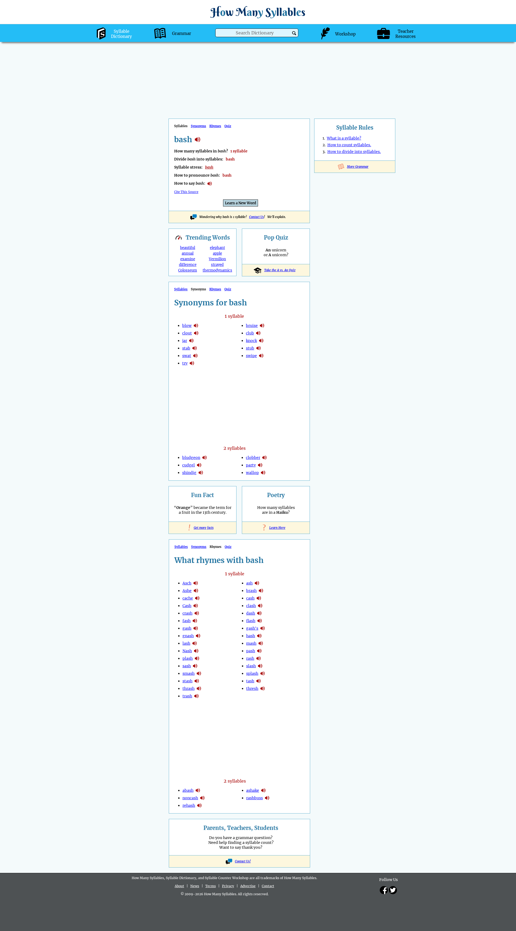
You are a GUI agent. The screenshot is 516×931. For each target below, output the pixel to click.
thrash (188, 688)
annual (188, 253)
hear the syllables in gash (196, 628)
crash (187, 613)
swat (186, 355)
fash (186, 620)
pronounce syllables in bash (209, 183)
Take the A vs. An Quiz (279, 270)
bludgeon (191, 457)
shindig (189, 472)
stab (186, 348)
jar (184, 340)
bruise (252, 325)
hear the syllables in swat (195, 355)
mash (251, 643)
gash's (252, 628)
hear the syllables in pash (259, 651)
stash (187, 681)
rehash (188, 805)
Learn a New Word (240, 203)
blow (187, 325)
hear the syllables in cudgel (199, 465)
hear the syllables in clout (196, 333)
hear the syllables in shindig (201, 472)
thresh (252, 688)
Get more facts (203, 528)
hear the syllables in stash (197, 681)
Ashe (187, 590)
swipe (251, 355)
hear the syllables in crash (197, 613)
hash (250, 635)
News (194, 886)
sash (186, 666)
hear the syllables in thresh (262, 688)
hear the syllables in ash (257, 583)
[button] (294, 33)
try (185, 363)
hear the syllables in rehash (199, 805)
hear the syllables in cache (197, 598)
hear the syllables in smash (199, 673)
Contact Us (256, 217)
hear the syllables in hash (259, 636)
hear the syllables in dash (259, 613)
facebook (384, 890)
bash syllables (197, 139)
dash (250, 613)
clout (187, 333)
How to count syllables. (349, 144)
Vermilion (217, 259)
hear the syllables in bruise (262, 325)
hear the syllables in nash (196, 651)
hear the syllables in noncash (202, 798)
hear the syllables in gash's (262, 628)
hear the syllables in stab (194, 348)
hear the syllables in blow (196, 325)
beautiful (187, 247)
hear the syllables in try (192, 363)
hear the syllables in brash (261, 590)
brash (251, 590)
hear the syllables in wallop (263, 472)
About (179, 886)
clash (251, 605)
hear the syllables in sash (195, 666)
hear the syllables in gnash (198, 636)
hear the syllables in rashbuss (267, 798)
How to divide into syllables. (354, 151)
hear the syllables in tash (258, 681)
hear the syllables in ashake (263, 790)
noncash (190, 798)
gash (186, 628)
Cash (186, 605)
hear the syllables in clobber (264, 457)
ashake (252, 790)
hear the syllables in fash (195, 621)
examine (187, 259)
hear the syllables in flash (259, 621)
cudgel (188, 465)
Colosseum (187, 270)
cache (187, 598)
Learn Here (276, 528)
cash (250, 598)
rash (250, 658)
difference (187, 264)
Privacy (228, 886)
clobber (253, 457)
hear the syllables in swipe (261, 355)
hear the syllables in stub (258, 348)
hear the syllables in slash (260, 666)
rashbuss (254, 798)
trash (187, 696)
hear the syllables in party (260, 465)
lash (186, 643)
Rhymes (215, 126)
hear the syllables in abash (198, 790)
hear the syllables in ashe (196, 590)
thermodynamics (217, 270)
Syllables (181, 289)
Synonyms (198, 126)
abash (188, 790)
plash (187, 658)
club (250, 333)
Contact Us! (243, 861)
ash (249, 583)
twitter (393, 890)
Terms (210, 886)
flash (250, 620)
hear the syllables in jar (191, 340)
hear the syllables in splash (262, 673)
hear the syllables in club (258, 333)
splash (252, 673)
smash (188, 673)
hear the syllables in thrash (199, 688)
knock (251, 340)
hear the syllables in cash (196, 605)
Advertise (248, 886)
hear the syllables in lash (194, 643)
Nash (187, 650)
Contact (268, 886)
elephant (217, 247)
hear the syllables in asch (196, 583)
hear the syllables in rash (258, 658)
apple (217, 253)
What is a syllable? (344, 138)
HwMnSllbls (258, 12)
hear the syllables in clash (260, 605)
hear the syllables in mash (261, 643)
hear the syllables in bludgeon (204, 457)
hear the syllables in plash (197, 658)
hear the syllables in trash (196, 696)
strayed (217, 264)
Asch (186, 583)
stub (250, 348)
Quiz (227, 126)
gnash (188, 635)
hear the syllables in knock (261, 340)
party (251, 465)
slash (251, 666)
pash (250, 650)
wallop (252, 472)
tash (250, 681)
